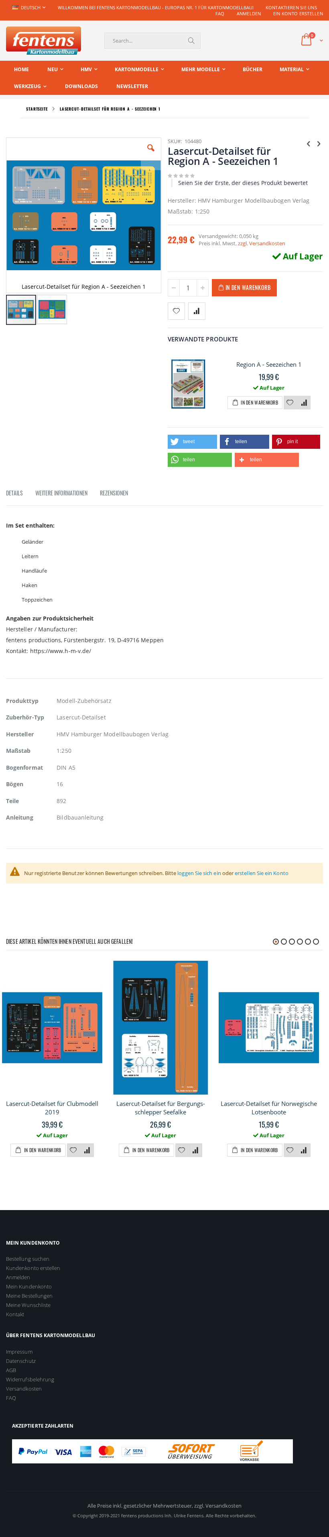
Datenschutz (21, 1360)
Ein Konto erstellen (298, 13)
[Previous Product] (308, 143)
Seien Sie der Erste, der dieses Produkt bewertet (243, 183)
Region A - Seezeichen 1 (269, 364)
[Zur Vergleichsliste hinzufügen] (304, 403)
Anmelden (249, 13)
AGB (11, 1370)
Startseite (37, 109)
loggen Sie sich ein (199, 873)
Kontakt (15, 1314)
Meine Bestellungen (29, 1295)
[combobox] (152, 41)
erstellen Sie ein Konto (261, 873)
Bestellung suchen (27, 1258)
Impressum (19, 1351)
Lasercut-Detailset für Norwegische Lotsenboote (269, 1107)
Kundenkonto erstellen (33, 1268)
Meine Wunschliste (28, 1305)
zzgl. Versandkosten (261, 243)
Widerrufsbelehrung (30, 1379)
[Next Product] (318, 143)
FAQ (220, 13)
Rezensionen (114, 493)
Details (14, 493)
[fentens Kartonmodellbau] (43, 41)
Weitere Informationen (61, 493)
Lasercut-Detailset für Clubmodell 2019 (52, 1107)
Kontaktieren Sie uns (291, 7)
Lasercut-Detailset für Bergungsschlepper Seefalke (160, 1107)
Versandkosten (24, 1388)
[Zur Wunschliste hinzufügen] (290, 403)
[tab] (20, 494)
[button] (151, 154)
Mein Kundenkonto (29, 1286)
